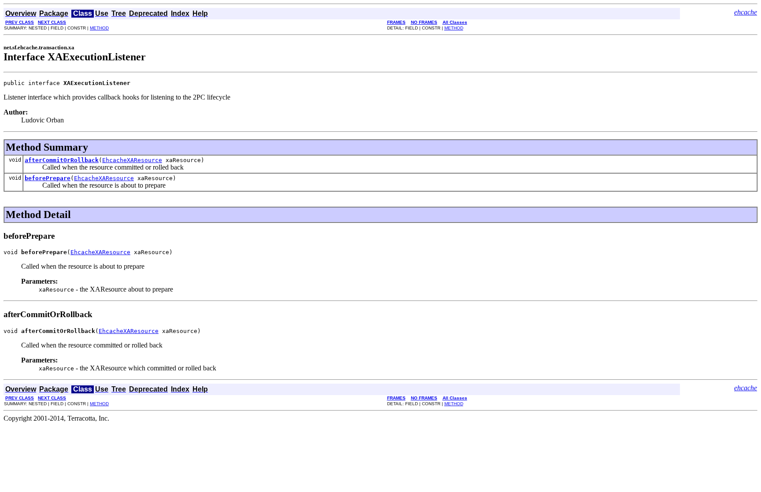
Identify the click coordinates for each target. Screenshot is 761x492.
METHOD (99, 28)
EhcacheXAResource (132, 160)
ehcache (745, 12)
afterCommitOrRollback (62, 160)
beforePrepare (47, 178)
